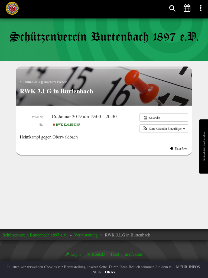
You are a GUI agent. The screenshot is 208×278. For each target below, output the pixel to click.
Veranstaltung (86, 235)
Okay (110, 271)
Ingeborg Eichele (55, 82)
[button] (164, 128)
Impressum (134, 254)
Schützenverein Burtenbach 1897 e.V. (35, 235)
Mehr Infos (188, 266)
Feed (115, 254)
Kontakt (98, 254)
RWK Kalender (67, 124)
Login (75, 254)
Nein (97, 271)
